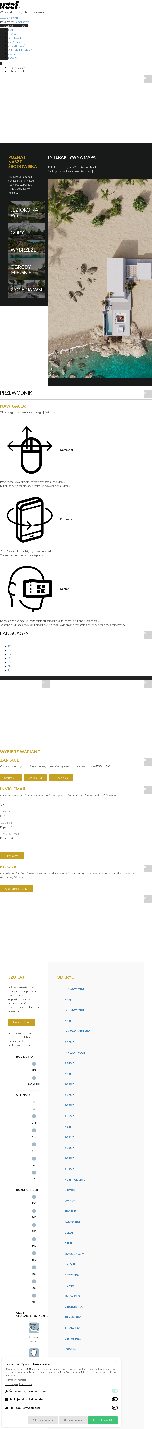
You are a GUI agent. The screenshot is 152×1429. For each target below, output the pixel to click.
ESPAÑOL (14, 41)
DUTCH (13, 53)
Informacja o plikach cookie (18, 1384)
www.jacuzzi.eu (9, 17)
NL (9, 666)
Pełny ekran (17, 67)
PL (9, 670)
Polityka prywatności (15, 1379)
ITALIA (12, 29)
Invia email (62, 777)
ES (9, 662)
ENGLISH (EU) (16, 45)
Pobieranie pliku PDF (16, 888)
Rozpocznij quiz (21, 1022)
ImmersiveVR (22, 21)
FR (9, 654)
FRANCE (13, 33)
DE (10, 658)
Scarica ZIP (10, 777)
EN (9, 650)
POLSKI (13, 57)
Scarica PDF (35, 777)
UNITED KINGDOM (20, 49)
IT (9, 646)
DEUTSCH (14, 37)
